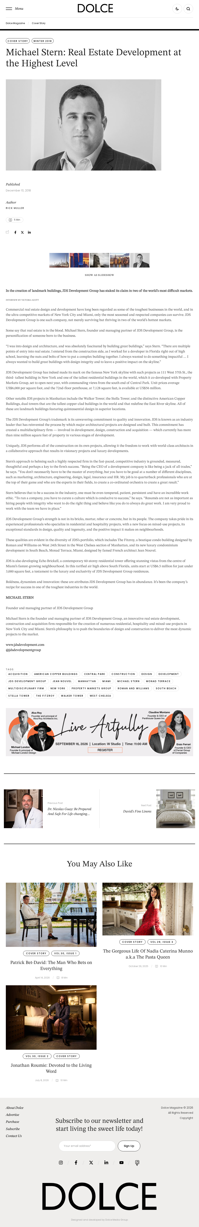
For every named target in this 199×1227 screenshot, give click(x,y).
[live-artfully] (99, 755)
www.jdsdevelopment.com (25, 645)
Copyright (186, 1118)
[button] (14, 9)
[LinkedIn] (29, 232)
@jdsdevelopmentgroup (23, 650)
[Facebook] (15, 232)
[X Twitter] (22, 232)
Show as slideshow (99, 275)
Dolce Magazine (15, 23)
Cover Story (38, 23)
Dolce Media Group (116, 1219)
